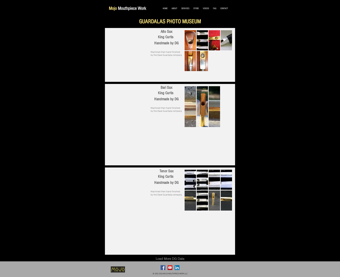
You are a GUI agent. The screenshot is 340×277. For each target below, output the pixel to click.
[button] (190, 40)
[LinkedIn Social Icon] (177, 267)
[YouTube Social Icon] (170, 267)
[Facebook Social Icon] (163, 267)
